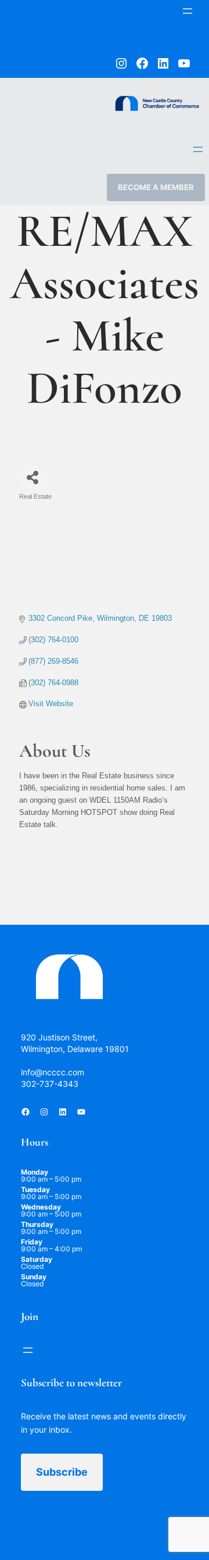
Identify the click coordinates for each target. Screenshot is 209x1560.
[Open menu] (187, 11)
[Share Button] (32, 477)
